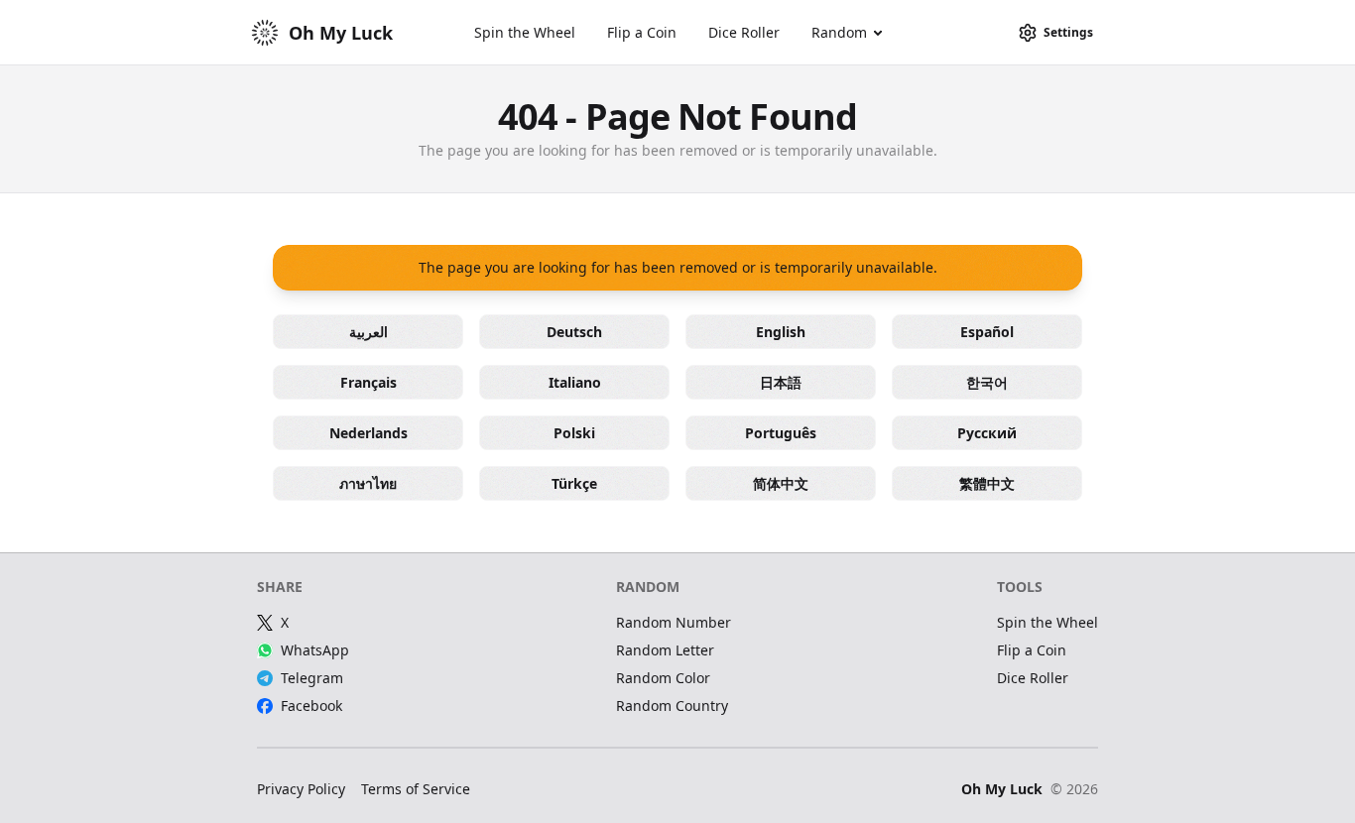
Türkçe (574, 483)
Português (780, 432)
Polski (574, 432)
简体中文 (780, 483)
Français (368, 382)
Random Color (663, 677)
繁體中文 (987, 483)
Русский (987, 432)
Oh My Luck (1002, 788)
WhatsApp (315, 650)
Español (987, 331)
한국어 (987, 382)
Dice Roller (744, 32)
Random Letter (665, 650)
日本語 (780, 382)
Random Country (672, 705)
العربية (368, 331)
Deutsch (574, 331)
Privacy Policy (301, 788)
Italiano (575, 382)
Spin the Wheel (524, 32)
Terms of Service (415, 788)
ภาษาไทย (368, 483)
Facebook (311, 705)
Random (839, 32)
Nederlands (368, 432)
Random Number (673, 622)
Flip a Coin (642, 32)
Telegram (312, 677)
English (780, 331)
